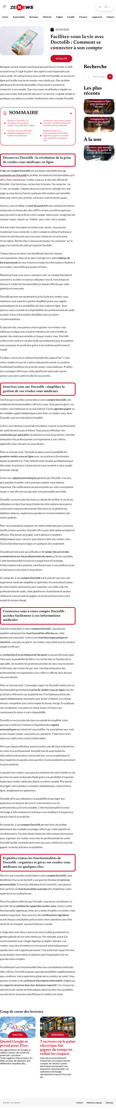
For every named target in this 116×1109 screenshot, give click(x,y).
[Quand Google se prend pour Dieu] (17, 1027)
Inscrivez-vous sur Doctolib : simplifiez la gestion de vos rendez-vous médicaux (20, 133)
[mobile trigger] (5, 7)
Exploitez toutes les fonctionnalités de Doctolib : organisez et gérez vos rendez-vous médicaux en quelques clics (56, 136)
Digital (18, 1034)
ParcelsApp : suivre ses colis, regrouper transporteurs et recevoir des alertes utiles (99, 119)
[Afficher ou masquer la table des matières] (55, 113)
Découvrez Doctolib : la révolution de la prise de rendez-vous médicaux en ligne (21, 123)
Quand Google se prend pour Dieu (14, 1044)
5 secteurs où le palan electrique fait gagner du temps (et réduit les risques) (57, 1048)
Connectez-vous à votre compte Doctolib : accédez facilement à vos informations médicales (57, 123)
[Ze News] (21, 7)
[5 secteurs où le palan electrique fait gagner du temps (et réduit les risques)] (58, 1027)
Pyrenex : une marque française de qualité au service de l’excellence (99, 150)
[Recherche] (100, 6)
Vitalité (61, 58)
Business (58, 1034)
